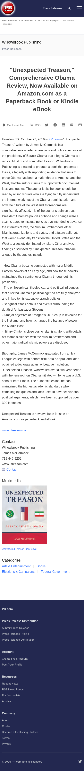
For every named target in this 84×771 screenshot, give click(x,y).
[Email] (80, 125)
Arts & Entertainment (16, 566)
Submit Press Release (15, 627)
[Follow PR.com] (80, 761)
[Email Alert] (4, 125)
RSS (37, 125)
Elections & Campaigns (48, 20)
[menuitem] (69, 8)
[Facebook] (55, 125)
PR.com (54, 139)
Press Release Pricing (15, 633)
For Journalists (11, 695)
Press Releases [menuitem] (52, 8)
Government (27, 20)
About (5, 720)
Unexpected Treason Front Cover (19, 549)
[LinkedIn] (63, 125)
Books (41, 566)
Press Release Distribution (18, 639)
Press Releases (9, 20)
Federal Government (55, 571)
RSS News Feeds (13, 689)
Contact (11, 469)
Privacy (6, 743)
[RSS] (32, 125)
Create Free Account (15, 658)
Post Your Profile (12, 664)
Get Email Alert (16, 125)
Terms (6, 737)
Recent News (10, 683)
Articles (6, 701)
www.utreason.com (15, 430)
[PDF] (72, 125)
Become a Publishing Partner (20, 732)
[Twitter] (47, 125)
